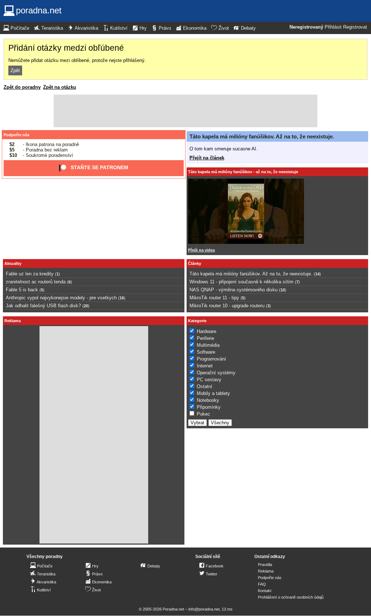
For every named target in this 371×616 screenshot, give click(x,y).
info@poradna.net (204, 609)
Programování (211, 359)
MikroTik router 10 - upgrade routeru (226, 305)
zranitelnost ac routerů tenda (36, 281)
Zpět (15, 70)
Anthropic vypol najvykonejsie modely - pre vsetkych (61, 297)
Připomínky (209, 407)
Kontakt (264, 590)
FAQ (262, 584)
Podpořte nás (16, 135)
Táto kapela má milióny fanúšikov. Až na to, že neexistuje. (261, 136)
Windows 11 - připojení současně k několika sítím (241, 281)
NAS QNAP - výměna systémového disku (233, 289)
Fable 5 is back (22, 289)
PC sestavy (209, 379)
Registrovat (355, 27)
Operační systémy (216, 372)
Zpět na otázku (59, 87)
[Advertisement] (185, 111)
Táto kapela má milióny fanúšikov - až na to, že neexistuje (243, 172)
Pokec (203, 414)
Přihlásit (333, 27)
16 (122, 298)
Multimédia (208, 345)
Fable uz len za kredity (30, 273)
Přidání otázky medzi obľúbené (66, 48)
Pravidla (265, 564)
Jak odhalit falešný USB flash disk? (43, 305)
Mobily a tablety (213, 393)
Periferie (205, 338)
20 (86, 306)
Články (194, 263)
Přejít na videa (201, 250)
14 (317, 274)
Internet (205, 366)
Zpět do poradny (22, 87)
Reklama (266, 571)
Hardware (206, 331)
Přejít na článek (206, 158)
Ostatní (204, 386)
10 (282, 290)
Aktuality (12, 263)
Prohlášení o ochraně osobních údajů (291, 597)
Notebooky (208, 400)
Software (206, 352)
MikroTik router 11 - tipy (214, 297)
